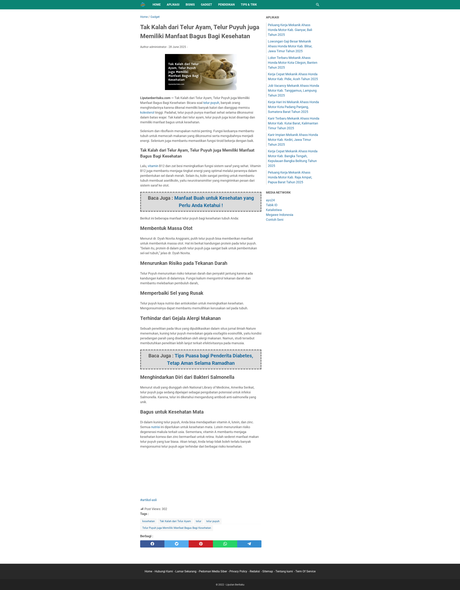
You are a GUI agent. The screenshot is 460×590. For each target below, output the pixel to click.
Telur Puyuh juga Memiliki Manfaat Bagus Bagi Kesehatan (176, 528)
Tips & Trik (249, 4)
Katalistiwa (274, 210)
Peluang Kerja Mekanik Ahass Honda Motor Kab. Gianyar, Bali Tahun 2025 (290, 30)
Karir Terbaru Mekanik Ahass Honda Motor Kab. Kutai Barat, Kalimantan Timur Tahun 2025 (293, 123)
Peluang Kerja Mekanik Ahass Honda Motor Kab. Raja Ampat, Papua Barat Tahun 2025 (290, 177)
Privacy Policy (238, 571)
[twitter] (176, 544)
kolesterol (147, 112)
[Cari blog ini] (318, 5)
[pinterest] (201, 544)
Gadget (206, 4)
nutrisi (155, 427)
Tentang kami (284, 571)
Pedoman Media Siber (213, 571)
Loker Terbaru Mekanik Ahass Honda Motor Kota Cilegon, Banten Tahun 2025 (292, 62)
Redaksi (255, 571)
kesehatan (148, 521)
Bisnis (190, 4)
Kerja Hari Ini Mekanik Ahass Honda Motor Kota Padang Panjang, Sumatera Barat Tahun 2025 (293, 107)
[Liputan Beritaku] (143, 4)
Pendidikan (226, 4)
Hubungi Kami (164, 571)
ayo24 (270, 200)
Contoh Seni (274, 219)
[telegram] (249, 544)
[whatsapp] (225, 544)
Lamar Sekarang (185, 571)
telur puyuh (211, 103)
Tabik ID (271, 205)
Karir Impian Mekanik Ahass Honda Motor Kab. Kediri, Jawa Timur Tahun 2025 (293, 139)
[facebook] (152, 544)
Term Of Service (305, 571)
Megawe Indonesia (279, 215)
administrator (157, 47)
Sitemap (267, 571)
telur (198, 521)
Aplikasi (173, 4)
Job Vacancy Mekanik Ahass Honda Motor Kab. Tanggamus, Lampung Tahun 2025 (293, 90)
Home (157, 4)
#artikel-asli (148, 500)
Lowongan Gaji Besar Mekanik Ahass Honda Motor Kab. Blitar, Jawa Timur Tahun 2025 (290, 46)
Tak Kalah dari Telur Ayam (175, 521)
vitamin (153, 166)
